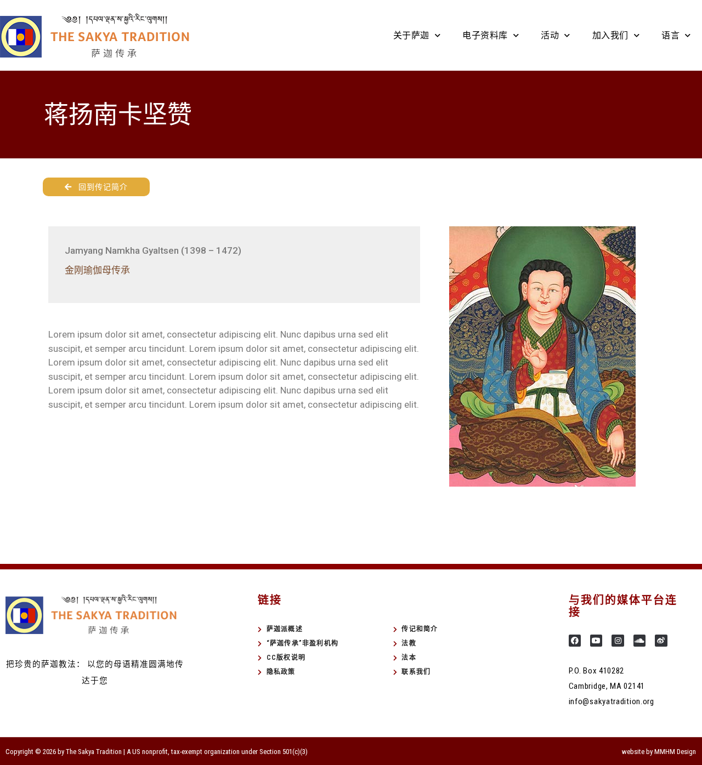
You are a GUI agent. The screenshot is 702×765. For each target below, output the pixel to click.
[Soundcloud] (639, 641)
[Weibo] (661, 641)
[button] (96, 187)
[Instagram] (618, 641)
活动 (550, 35)
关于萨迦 (411, 35)
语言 (670, 35)
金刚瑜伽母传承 (97, 270)
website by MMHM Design (659, 751)
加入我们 (610, 35)
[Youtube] (596, 641)
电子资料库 (485, 35)
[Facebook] (575, 641)
